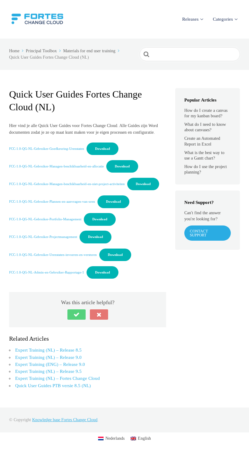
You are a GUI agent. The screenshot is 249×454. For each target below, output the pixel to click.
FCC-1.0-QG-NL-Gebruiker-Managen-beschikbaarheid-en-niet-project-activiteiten (67, 184)
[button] (76, 314)
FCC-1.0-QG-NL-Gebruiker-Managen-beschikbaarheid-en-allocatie (56, 166)
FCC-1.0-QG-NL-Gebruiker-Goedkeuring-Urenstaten (46, 148)
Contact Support (199, 233)
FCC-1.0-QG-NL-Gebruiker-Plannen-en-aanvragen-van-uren (52, 201)
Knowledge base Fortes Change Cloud (64, 420)
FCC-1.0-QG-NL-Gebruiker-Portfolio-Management (45, 219)
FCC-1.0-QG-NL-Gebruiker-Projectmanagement (43, 237)
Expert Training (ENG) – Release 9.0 (50, 364)
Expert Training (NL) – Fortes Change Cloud (57, 378)
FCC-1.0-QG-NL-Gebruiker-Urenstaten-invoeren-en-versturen (53, 254)
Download (102, 148)
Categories (223, 19)
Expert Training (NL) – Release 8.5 (48, 350)
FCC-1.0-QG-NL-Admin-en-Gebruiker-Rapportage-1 (46, 272)
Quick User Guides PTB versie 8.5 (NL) (53, 385)
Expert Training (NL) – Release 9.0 (48, 357)
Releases (190, 19)
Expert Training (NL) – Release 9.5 (48, 371)
